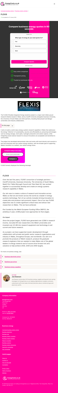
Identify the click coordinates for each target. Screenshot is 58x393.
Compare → (13, 159)
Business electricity (7, 332)
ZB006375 (9, 318)
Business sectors (6, 343)
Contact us (5, 360)
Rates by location (6, 340)
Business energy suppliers (13, 267)
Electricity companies (7, 347)
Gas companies (6, 349)
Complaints (5, 364)
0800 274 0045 (12, 311)
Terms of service (6, 370)
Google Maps (10, 313)
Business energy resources (9, 345)
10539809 (12, 317)
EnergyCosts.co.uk (12, 3)
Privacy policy (5, 368)
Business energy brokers (8, 338)
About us (4, 358)
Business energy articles (21, 11)
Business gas (5, 334)
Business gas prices (11, 262)
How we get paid (6, 362)
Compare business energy (7, 11)
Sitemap (4, 373)
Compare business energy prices (10, 330)
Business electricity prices (13, 256)
